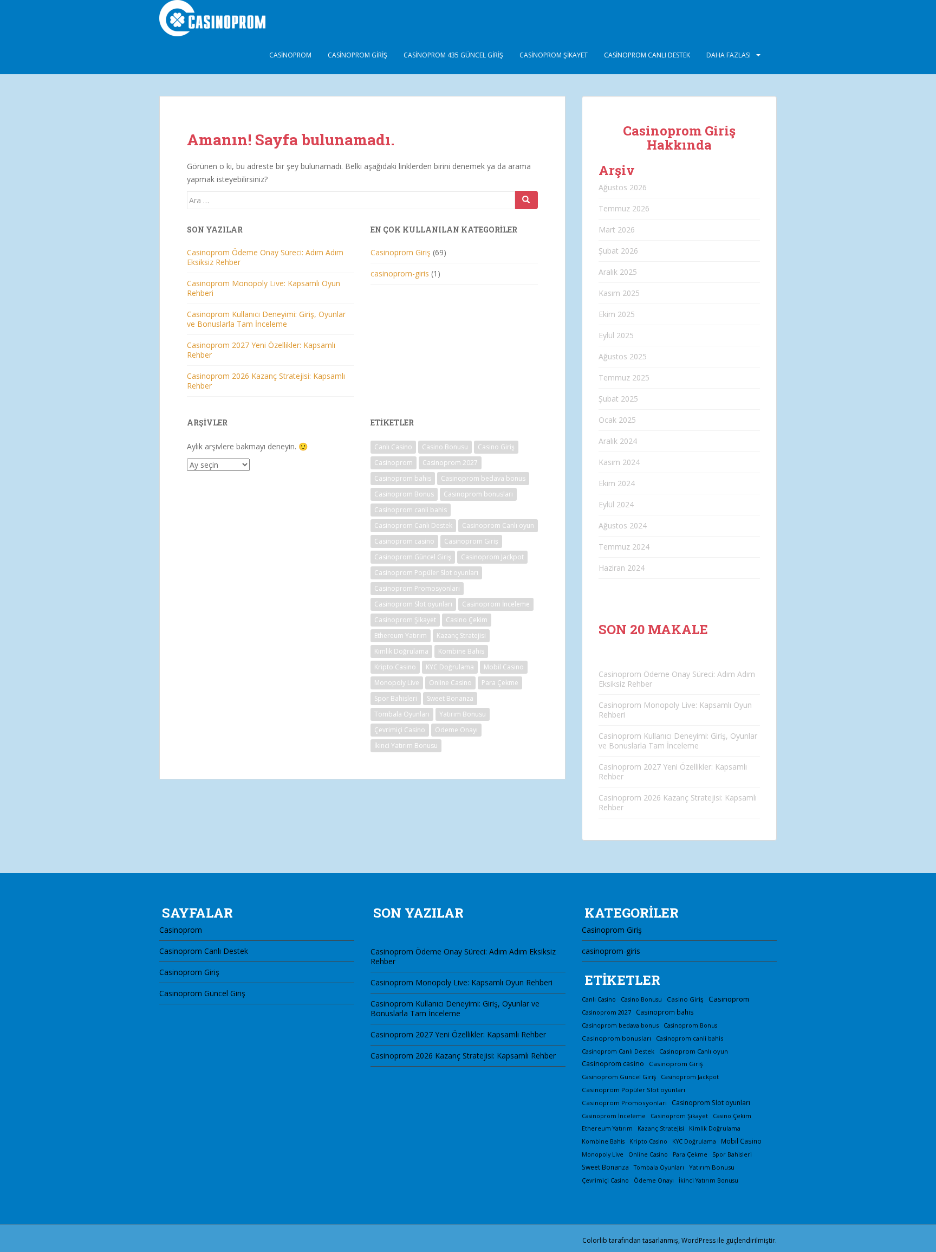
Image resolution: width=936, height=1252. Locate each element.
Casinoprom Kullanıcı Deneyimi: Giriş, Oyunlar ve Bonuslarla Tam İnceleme (266, 319)
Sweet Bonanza (450, 698)
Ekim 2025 (617, 314)
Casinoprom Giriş (357, 55)
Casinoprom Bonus (404, 494)
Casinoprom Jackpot (492, 557)
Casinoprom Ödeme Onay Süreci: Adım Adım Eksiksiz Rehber (265, 257)
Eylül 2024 (616, 504)
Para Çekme (500, 682)
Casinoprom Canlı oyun (498, 525)
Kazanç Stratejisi (461, 635)
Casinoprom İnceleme (496, 604)
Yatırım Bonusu (462, 714)
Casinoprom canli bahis (410, 509)
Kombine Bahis (461, 651)
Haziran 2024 (622, 568)
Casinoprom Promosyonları (417, 588)
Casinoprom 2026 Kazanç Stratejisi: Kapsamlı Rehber (266, 381)
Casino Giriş (496, 446)
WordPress (698, 1240)
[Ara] (526, 200)
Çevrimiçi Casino (399, 729)
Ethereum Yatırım (400, 635)
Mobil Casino (504, 667)
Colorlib (594, 1240)
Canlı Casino (393, 446)
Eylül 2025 (616, 335)
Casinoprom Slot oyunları (413, 604)
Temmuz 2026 (624, 208)
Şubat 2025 (618, 398)
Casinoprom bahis (402, 478)
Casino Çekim (466, 619)
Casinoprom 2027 (450, 462)
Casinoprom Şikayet (553, 55)
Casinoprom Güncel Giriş (412, 557)
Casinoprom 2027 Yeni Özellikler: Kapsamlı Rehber (261, 350)
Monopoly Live (396, 682)
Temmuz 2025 (624, 377)
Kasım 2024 (619, 462)
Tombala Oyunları (402, 714)
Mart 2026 (617, 229)
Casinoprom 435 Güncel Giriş (453, 55)
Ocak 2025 (617, 420)
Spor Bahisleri (395, 698)
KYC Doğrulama (450, 667)
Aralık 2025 (618, 272)
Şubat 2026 (618, 251)
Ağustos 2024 (623, 525)
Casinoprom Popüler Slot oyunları (426, 572)
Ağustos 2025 (623, 356)
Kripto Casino (395, 667)
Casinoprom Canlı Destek (647, 55)
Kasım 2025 (619, 293)
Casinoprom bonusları (478, 494)
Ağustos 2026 (623, 187)
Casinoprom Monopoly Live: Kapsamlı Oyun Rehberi (263, 288)
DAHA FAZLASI (728, 55)
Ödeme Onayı (456, 729)
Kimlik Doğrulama (401, 651)
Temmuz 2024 (624, 546)
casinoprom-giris (399, 273)
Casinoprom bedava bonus (483, 478)
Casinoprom (290, 55)
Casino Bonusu (445, 446)
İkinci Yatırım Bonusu (406, 745)
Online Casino (450, 682)
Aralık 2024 (618, 441)
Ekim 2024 (617, 483)
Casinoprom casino (404, 541)
